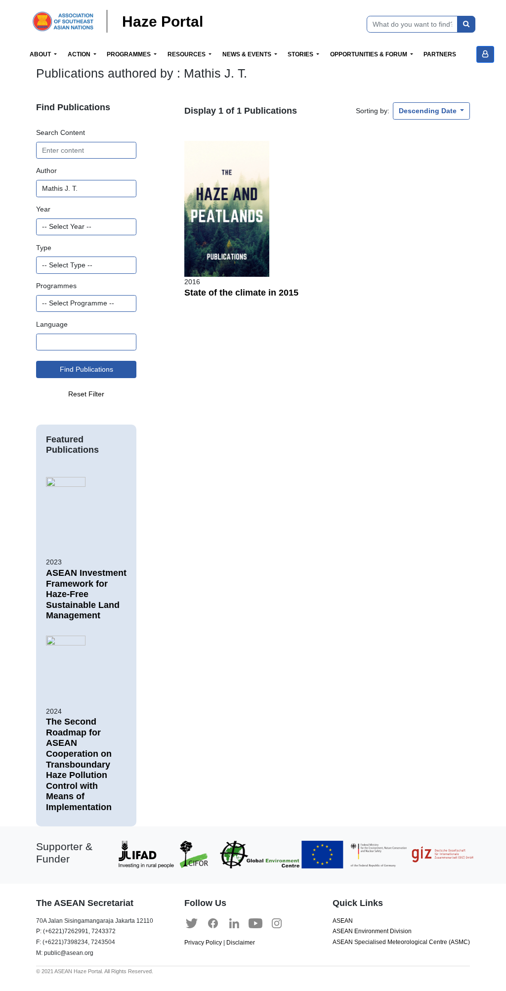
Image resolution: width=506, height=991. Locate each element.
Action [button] (80, 54)
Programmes (56, 286)
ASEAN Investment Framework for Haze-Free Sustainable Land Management (86, 594)
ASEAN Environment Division (372, 931)
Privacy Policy (203, 942)
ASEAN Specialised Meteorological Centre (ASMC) (401, 942)
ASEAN (343, 920)
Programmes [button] (129, 54)
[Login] (485, 54)
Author (46, 170)
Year (43, 209)
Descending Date (429, 111)
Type (43, 248)
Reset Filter (86, 394)
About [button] (41, 54)
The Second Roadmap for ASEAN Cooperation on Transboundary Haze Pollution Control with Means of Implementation (79, 764)
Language (52, 324)
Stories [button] (301, 54)
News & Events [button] (247, 54)
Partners (439, 54)
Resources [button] (187, 54)
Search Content (60, 132)
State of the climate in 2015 (241, 293)
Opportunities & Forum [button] (369, 54)
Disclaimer (240, 942)
